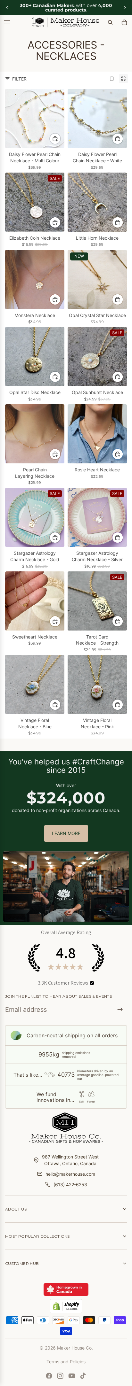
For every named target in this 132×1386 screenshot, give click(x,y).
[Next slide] (125, 8)
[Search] (110, 22)
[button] (92, 983)
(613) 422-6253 (70, 1184)
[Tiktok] (83, 1376)
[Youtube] (72, 1376)
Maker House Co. (75, 1348)
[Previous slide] (7, 8)
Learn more (66, 833)
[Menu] (7, 22)
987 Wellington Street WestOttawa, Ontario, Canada (70, 1160)
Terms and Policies (66, 1361)
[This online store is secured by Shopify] (66, 1306)
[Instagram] (60, 1376)
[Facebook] (49, 1376)
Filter (19, 78)
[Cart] (124, 22)
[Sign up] (120, 1009)
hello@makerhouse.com (70, 1174)
